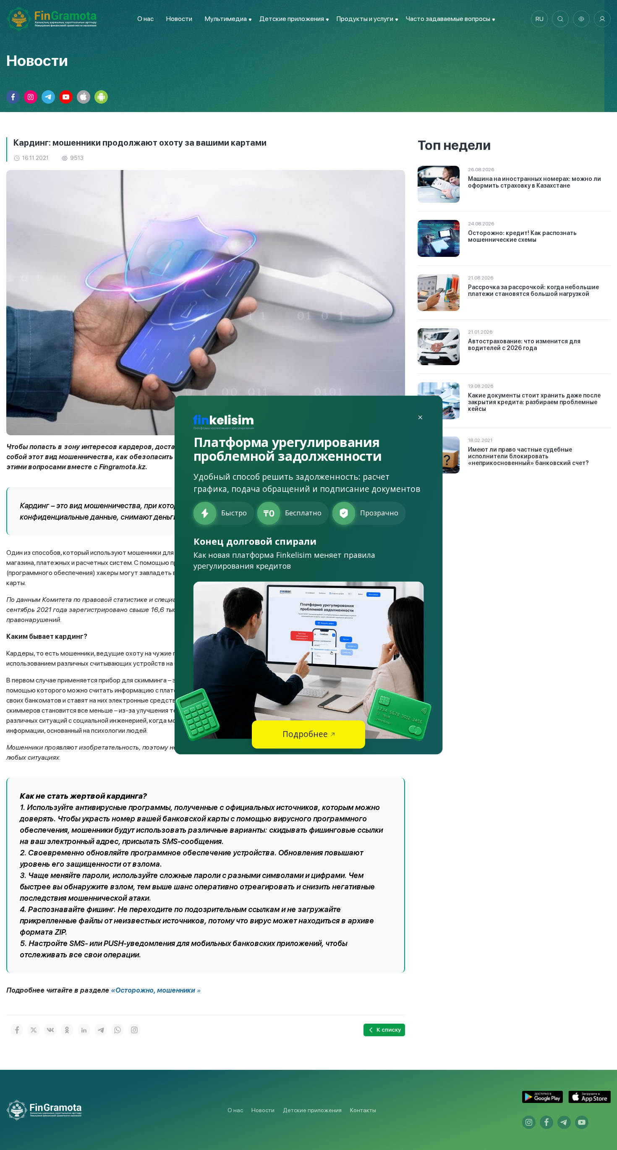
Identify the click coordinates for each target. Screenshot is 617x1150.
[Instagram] (134, 1030)
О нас (145, 19)
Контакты (363, 1110)
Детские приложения (312, 1110)
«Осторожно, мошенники (153, 990)
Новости (179, 19)
